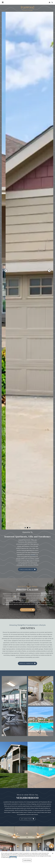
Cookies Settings (27, 860)
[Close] (52, 853)
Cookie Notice (13, 857)
